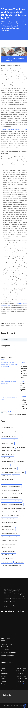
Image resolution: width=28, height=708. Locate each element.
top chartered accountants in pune (11, 565)
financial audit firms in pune (9, 519)
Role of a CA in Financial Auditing (17, 414)
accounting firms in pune (9, 436)
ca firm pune (5, 465)
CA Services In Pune (7, 479)
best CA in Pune (21, 447)
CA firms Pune (6, 476)
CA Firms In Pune (10, 323)
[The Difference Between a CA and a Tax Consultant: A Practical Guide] (11, 365)
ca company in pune (7, 458)
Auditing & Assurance (7, 647)
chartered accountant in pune (10, 497)
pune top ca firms (7, 547)
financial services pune (8, 526)
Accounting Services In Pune (9, 440)
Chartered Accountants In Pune (13, 325)
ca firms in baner (16, 465)
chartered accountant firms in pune (11, 483)
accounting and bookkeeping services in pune (12, 431)
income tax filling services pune (10, 537)
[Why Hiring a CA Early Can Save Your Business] (11, 398)
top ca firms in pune (7, 558)
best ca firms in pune (8, 447)
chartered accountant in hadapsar (11, 486)
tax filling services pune (8, 551)
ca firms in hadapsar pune (9, 468)
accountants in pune (7, 427)
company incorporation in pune (10, 515)
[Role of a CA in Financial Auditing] (4, 414)
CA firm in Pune (20, 461)
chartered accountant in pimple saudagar (13, 494)
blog (16, 60)
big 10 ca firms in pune (8, 454)
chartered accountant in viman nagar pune (13, 508)
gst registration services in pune (10, 533)
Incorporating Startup (7, 658)
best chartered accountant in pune (11, 450)
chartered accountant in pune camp (11, 501)
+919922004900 (6, 601)
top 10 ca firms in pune (8, 555)
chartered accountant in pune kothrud (12, 504)
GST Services (5, 649)
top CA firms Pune (7, 562)
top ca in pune (19, 562)
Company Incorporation (7, 655)
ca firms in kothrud (7, 472)
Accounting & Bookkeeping (8, 652)
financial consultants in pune (10, 522)
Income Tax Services (7, 644)
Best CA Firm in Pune (7, 443)
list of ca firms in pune (8, 544)
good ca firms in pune (8, 529)
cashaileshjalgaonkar (18, 58)
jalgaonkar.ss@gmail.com (6, 606)
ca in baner (16, 476)
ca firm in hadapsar (7, 461)
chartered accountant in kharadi (10, 490)
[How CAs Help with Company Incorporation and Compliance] (10, 383)
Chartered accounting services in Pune (14, 129)
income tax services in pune (9, 540)
